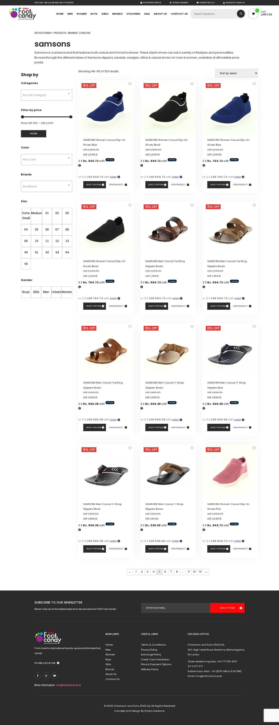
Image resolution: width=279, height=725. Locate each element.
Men (70, 13)
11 (47, 241)
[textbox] (46, 95)
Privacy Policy (149, 649)
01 (47, 213)
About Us (160, 13)
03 (67, 213)
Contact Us (179, 13)
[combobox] (46, 95)
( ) (207, 3)
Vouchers (133, 13)
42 (47, 252)
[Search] (241, 14)
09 (26, 241)
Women (82, 13)
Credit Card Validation (155, 659)
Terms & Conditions (153, 644)
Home (59, 13)
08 (67, 229)
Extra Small (26, 216)
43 (57, 252)
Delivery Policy (149, 669)
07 (57, 229)
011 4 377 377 (195, 666)
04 (26, 229)
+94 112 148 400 (51, 3)
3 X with (91, 161)
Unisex (56, 292)
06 (47, 229)
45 (26, 264)
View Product (116, 184)
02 (57, 213)
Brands (117, 13)
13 (67, 241)
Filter (33, 134)
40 (26, 252)
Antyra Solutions (154, 711)
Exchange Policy (151, 654)
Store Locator (44, 663)
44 (67, 252)
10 (36, 241)
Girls (104, 13)
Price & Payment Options (156, 664)
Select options (93, 184)
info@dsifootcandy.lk (68, 685)
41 (36, 252)
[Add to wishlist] (129, 85)
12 (57, 241)
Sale (147, 13)
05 (36, 229)
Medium (36, 213)
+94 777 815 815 (66, 3)
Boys (93, 13)
